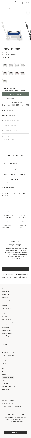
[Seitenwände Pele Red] (16, 71)
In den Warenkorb (15, 94)
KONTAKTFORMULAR (7, 403)
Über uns (4, 344)
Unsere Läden (5, 347)
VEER (3, 46)
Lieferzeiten (8, 90)
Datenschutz (5, 383)
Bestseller (4, 303)
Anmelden (15, 269)
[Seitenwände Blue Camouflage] (16, 63)
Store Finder (5, 349)
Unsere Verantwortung (8, 355)
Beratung (4, 316)
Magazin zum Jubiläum (8, 352)
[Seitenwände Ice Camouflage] (11, 63)
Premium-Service (6, 319)
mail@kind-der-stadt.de (8, 400)
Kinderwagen (5, 291)
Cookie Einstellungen (7, 389)
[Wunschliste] (26, 3)
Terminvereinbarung (7, 322)
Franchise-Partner (6, 361)
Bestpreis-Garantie (7, 333)
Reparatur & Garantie (7, 330)
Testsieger (4, 305)
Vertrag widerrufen (8, 377)
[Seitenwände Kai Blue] (5, 63)
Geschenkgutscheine (7, 308)
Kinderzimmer (5, 294)
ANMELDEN (15, 432)
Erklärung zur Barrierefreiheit (10, 381)
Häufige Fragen (6, 336)
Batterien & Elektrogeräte (8, 386)
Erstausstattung (6, 300)
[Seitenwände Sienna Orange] (22, 71)
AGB (3, 372)
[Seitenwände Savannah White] (10, 71)
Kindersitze (5, 297)
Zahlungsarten (5, 327)
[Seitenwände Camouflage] (22, 63)
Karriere (4, 363)
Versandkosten (14, 54)
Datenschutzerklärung (17, 278)
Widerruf (4, 374)
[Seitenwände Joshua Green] (4, 79)
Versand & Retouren (7, 325)
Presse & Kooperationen (8, 358)
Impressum (5, 392)
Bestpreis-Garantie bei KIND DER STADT (12, 143)
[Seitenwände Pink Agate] (4, 71)
